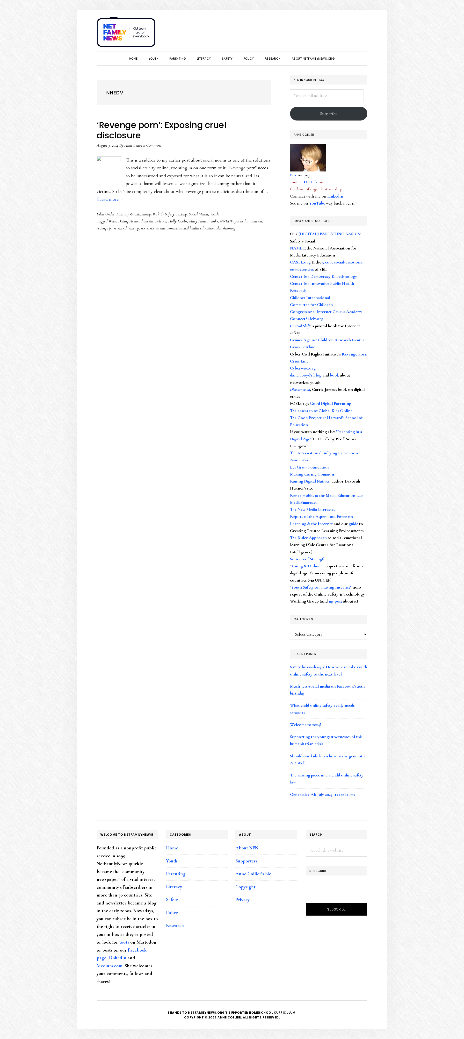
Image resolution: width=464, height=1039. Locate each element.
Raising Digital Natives (310, 481)
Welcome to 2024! (305, 724)
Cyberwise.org (303, 368)
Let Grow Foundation (309, 467)
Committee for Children (311, 304)
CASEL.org (300, 262)
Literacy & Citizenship (133, 214)
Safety (172, 900)
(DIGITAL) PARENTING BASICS (329, 233)
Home (172, 848)
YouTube (317, 203)
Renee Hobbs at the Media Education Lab (326, 495)
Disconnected (300, 389)
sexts (144, 228)
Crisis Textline (302, 346)
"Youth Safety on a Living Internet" (320, 587)
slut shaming (226, 228)
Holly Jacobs (177, 221)
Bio (293, 175)
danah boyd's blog (305, 375)
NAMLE (297, 248)
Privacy (242, 900)
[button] (362, 29)
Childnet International (310, 297)
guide (353, 523)
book (334, 375)
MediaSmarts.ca (304, 502)
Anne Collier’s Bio (253, 874)
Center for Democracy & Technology (323, 276)
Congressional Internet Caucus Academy (326, 311)
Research (175, 925)
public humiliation (248, 221)
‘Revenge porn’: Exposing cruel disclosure (161, 130)
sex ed (122, 228)
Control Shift (300, 325)
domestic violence (153, 221)
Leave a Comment (147, 145)
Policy (172, 913)
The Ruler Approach (308, 537)
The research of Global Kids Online (321, 410)
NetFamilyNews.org (127, 34)
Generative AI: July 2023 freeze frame (322, 794)
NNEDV (226, 221)
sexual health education (197, 228)
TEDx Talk (308, 182)
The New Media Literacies (312, 509)
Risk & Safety (163, 214)
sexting (181, 214)
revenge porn (106, 228)
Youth (214, 214)
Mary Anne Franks (203, 221)
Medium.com (110, 966)
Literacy (174, 887)
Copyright (245, 887)
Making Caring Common (312, 474)
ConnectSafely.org (306, 318)
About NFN (246, 848)
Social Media (198, 214)
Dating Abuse (128, 221)
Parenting (176, 874)
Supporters (246, 861)
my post (335, 601)
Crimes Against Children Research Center (327, 339)
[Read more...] (110, 199)
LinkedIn (335, 196)
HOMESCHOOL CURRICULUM (272, 1013)
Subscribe (329, 113)
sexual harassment (163, 228)
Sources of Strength (308, 559)
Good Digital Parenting (330, 403)
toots (124, 942)
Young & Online (305, 566)
